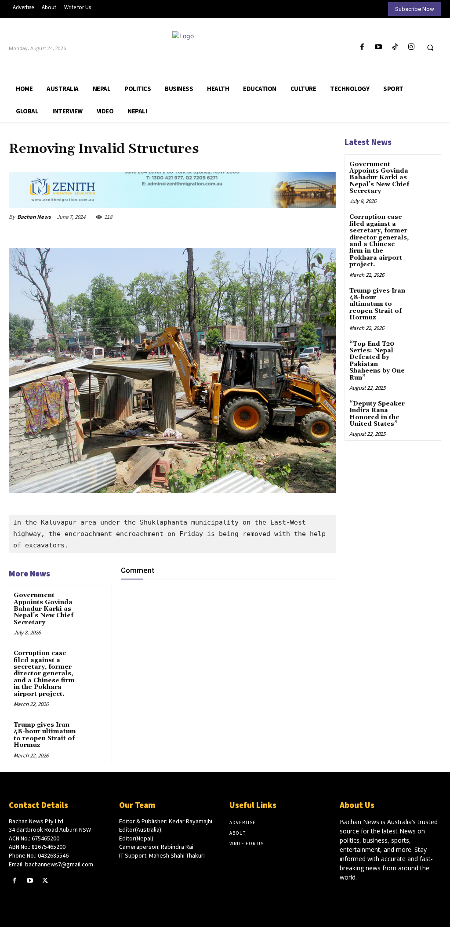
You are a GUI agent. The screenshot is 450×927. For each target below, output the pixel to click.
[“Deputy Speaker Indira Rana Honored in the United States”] (425, 410)
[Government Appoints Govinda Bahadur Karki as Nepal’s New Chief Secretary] (95, 602)
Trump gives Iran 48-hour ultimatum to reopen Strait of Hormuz (45, 735)
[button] (430, 47)
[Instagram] (411, 47)
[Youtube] (379, 47)
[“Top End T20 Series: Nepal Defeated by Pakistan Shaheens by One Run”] (425, 350)
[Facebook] (362, 47)
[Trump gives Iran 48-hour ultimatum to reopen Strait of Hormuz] (95, 732)
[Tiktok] (395, 47)
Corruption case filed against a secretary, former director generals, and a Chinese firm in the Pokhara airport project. (44, 673)
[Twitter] (45, 880)
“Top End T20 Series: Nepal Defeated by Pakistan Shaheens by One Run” (377, 361)
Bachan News (34, 217)
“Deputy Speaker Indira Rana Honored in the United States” (377, 414)
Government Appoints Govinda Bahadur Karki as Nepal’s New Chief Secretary (43, 608)
